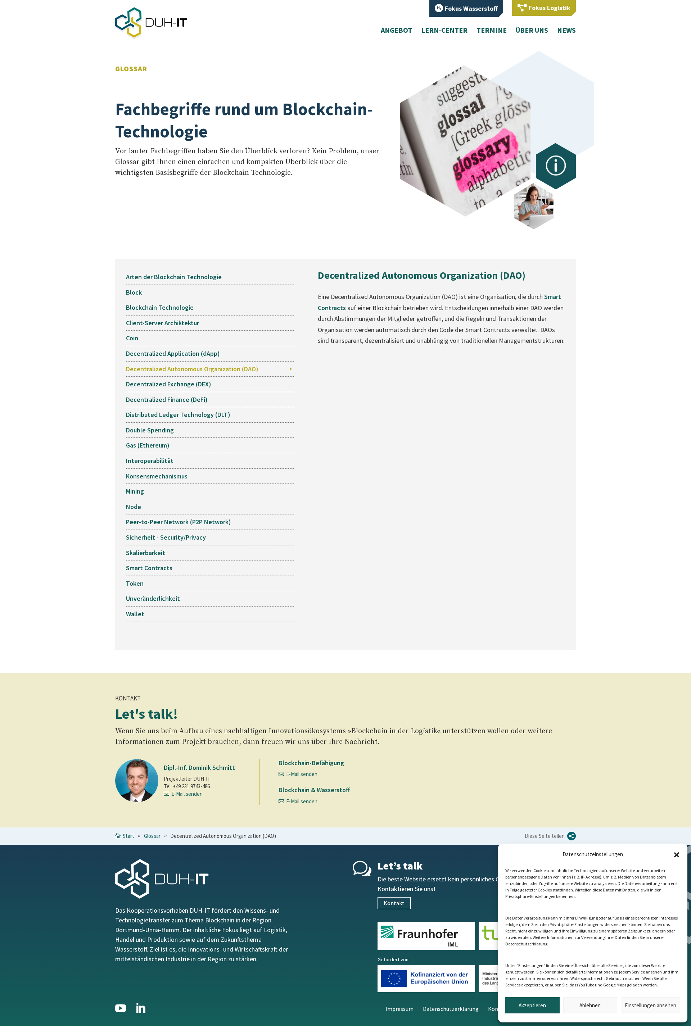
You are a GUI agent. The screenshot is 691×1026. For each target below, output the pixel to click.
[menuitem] (466, 8)
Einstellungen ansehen (650, 1005)
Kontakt (394, 903)
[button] (676, 854)
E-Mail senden (187, 793)
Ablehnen (590, 1005)
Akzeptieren (532, 1005)
